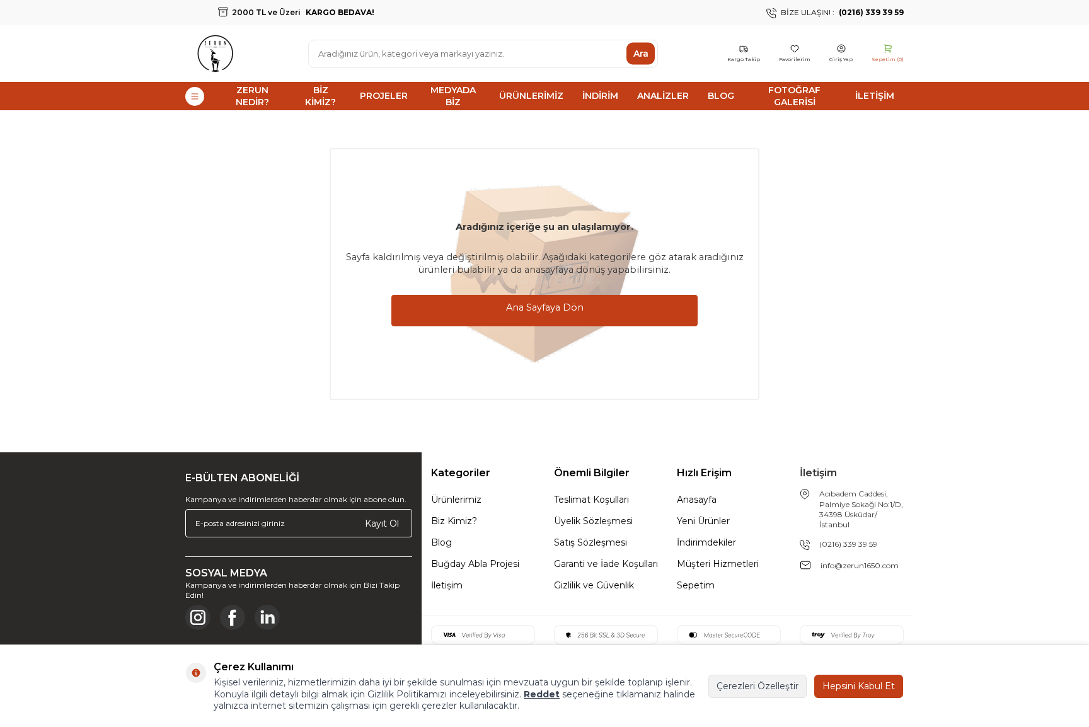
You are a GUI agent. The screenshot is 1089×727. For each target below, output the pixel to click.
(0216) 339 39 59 (848, 544)
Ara (640, 53)
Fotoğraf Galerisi (794, 96)
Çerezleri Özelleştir (757, 686)
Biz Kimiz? (320, 96)
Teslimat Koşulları (591, 499)
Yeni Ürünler (703, 521)
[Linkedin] (267, 617)
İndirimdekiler (706, 542)
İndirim (600, 95)
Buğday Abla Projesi (475, 564)
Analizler (663, 95)
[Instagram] (197, 617)
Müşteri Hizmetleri (718, 564)
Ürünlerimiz (531, 95)
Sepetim (696, 585)
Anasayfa (697, 499)
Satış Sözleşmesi (590, 542)
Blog (721, 95)
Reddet (542, 694)
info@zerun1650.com (860, 565)
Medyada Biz (453, 96)
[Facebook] (232, 617)
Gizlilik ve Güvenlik (594, 585)
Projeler (384, 95)
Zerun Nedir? (252, 96)
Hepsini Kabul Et (858, 686)
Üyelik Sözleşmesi (593, 521)
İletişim (874, 95)
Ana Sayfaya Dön (545, 307)
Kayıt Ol (382, 523)
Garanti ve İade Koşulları (606, 564)
